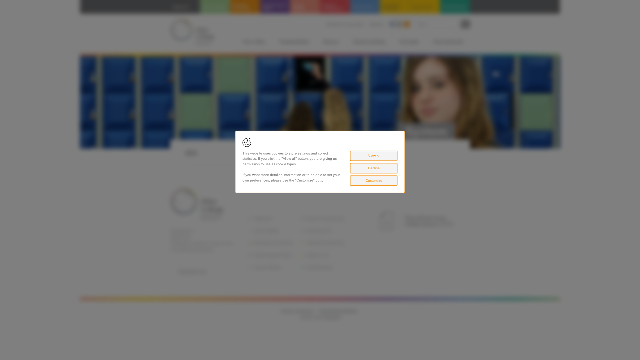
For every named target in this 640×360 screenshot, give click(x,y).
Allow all (374, 156)
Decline (374, 168)
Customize (374, 180)
